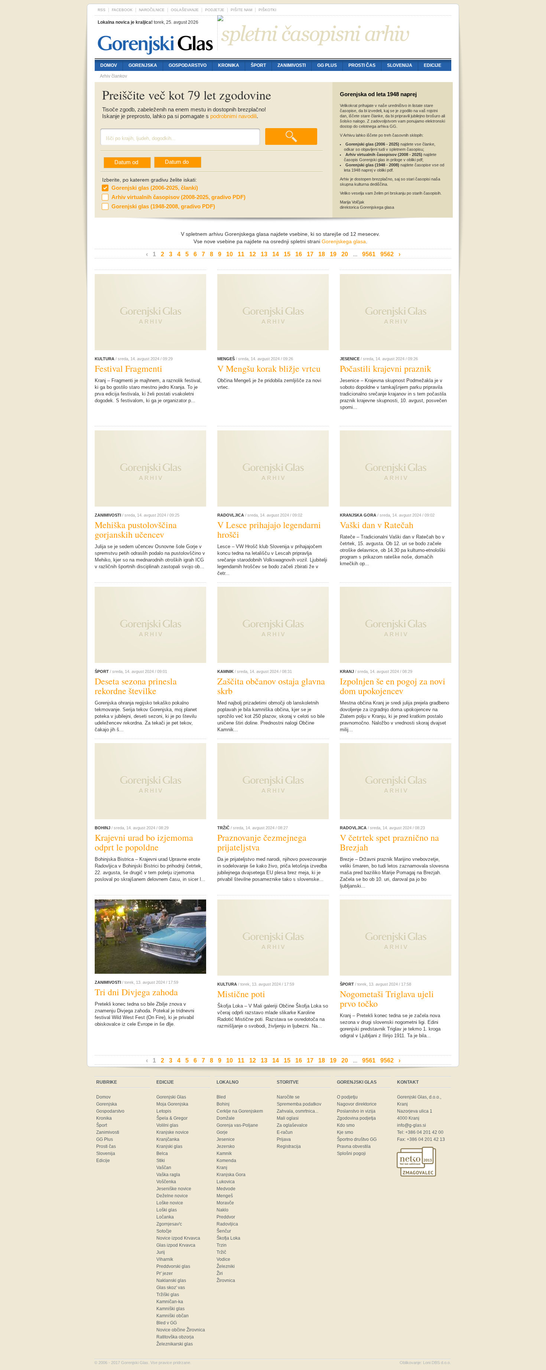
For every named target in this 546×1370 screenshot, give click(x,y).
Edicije (432, 65)
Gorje (222, 1132)
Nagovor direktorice (357, 1104)
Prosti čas (362, 65)
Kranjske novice (172, 1132)
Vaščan (163, 1167)
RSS (101, 10)
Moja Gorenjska (172, 1104)
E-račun (285, 1132)
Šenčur (224, 1231)
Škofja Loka (228, 1238)
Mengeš (225, 1195)
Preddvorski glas (173, 1266)
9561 (369, 254)
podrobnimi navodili (233, 116)
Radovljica (227, 1224)
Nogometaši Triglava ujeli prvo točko (387, 998)
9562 (387, 254)
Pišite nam (241, 10)
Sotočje (164, 1231)
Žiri (220, 1273)
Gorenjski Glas (171, 1097)
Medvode (226, 1188)
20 (344, 254)
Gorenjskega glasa (344, 241)
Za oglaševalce (292, 1125)
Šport (258, 65)
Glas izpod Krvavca (175, 1245)
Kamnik (224, 1153)
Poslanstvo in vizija (356, 1111)
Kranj (222, 1167)
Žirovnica (226, 1280)
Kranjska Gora (231, 1174)
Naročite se (288, 1097)
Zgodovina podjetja (356, 1118)
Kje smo (345, 1132)
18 (321, 254)
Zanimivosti (291, 65)
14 (275, 254)
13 (264, 254)
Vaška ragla (168, 1174)
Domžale (226, 1118)
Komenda (226, 1160)
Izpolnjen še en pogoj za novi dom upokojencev (392, 686)
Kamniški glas (170, 1308)
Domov (108, 65)
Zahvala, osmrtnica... (297, 1111)
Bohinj (223, 1104)
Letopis (163, 1111)
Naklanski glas (171, 1280)
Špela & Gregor (172, 1118)
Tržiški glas (167, 1294)
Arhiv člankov (113, 76)
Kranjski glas (169, 1146)
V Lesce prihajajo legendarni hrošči (269, 529)
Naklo (222, 1210)
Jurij (160, 1252)
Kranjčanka (167, 1139)
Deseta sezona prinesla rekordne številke (136, 686)
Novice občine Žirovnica (180, 1329)
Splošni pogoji (351, 1153)
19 (333, 254)
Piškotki (267, 10)
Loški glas (166, 1210)
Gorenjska (143, 65)
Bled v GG (166, 1322)
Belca (162, 1153)
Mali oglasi (288, 1118)
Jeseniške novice (173, 1188)
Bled (221, 1097)
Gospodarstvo (188, 65)
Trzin (222, 1245)
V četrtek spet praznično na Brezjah (389, 842)
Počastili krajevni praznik (385, 368)
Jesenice (226, 1139)
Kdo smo (346, 1125)
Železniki (226, 1266)
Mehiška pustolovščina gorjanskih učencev (136, 529)
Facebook (122, 10)
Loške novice (169, 1202)
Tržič (221, 1252)
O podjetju (347, 1097)
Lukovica (226, 1181)
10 (229, 254)
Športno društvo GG (357, 1139)
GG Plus (327, 65)
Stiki (160, 1160)
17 (310, 254)
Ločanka (165, 1217)
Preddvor (226, 1217)
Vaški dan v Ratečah (376, 525)
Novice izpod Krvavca (178, 1238)
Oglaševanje (185, 10)
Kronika (228, 65)
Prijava (284, 1139)
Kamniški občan (172, 1315)
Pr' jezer (164, 1273)
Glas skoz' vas (170, 1287)
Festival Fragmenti (128, 368)
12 (252, 254)
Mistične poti (241, 994)
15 (287, 254)
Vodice (223, 1259)
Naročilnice (152, 10)
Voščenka (166, 1181)
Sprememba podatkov (299, 1104)
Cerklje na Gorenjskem (240, 1111)
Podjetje (214, 10)
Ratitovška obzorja (175, 1337)
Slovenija (399, 65)
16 (298, 254)
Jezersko (226, 1146)
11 (241, 254)
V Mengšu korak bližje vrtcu (269, 368)
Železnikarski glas (174, 1344)
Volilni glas (167, 1125)
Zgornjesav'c (169, 1224)
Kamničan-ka (169, 1301)
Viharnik (164, 1259)
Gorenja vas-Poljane (237, 1125)
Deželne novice (172, 1195)
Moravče (225, 1202)
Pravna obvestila (354, 1146)
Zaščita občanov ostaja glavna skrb (271, 686)
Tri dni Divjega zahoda (136, 992)
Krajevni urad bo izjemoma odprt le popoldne (144, 842)
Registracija (289, 1146)
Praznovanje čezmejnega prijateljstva (261, 842)
